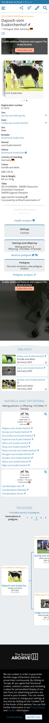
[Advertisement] (24, 315)
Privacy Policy (38, 707)
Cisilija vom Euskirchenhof (14, 123)
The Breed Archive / (12, 2)
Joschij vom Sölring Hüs (13, 115)
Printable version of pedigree (24, 512)
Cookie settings (15, 717)
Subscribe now (24, 50)
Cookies (12, 710)
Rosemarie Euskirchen (12, 137)
